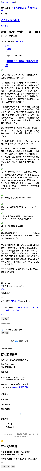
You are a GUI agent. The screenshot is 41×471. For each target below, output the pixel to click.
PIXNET (10, 434)
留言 (18, 301)
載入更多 (5, 319)
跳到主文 (4, 26)
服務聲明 (25, 436)
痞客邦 (13, 301)
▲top (3, 314)
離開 (13, 466)
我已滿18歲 (5, 466)
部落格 (8, 49)
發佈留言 (5, 333)
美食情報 (19, 42)
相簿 (7, 46)
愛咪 (3, 289)
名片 (7, 52)
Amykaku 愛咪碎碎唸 (19, 387)
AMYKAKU (10, 20)
